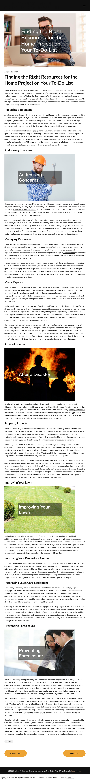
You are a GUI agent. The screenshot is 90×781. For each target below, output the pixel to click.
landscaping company (33, 566)
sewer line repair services (52, 296)
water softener (69, 252)
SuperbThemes (76, 771)
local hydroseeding (39, 547)
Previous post (15, 753)
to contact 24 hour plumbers (24, 209)
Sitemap (70, 778)
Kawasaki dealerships (47, 593)
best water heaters (47, 123)
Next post (74, 753)
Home (9, 741)
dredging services (46, 431)
